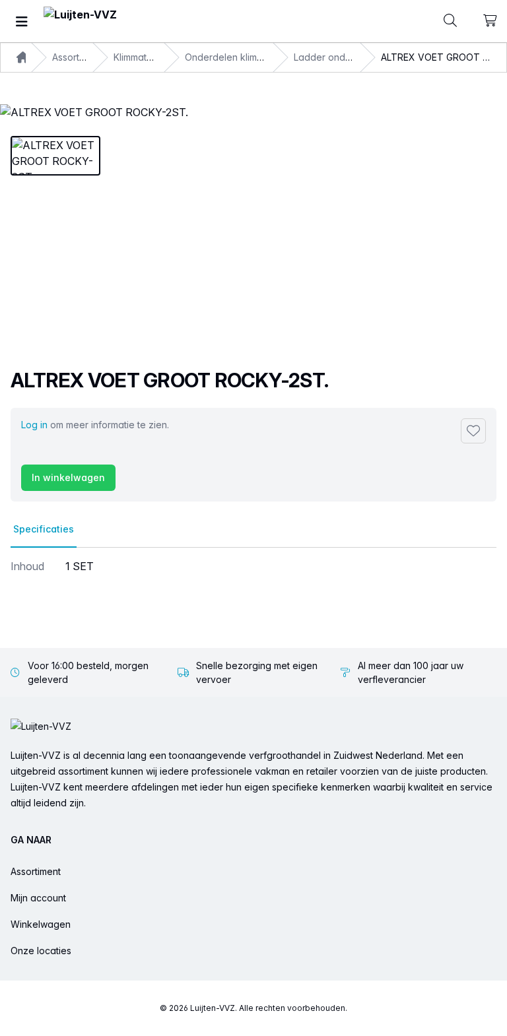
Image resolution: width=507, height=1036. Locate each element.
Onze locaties (41, 950)
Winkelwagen (41, 924)
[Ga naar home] (80, 21)
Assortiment (36, 871)
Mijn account (38, 897)
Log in (34, 424)
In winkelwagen (68, 477)
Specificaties (43, 528)
